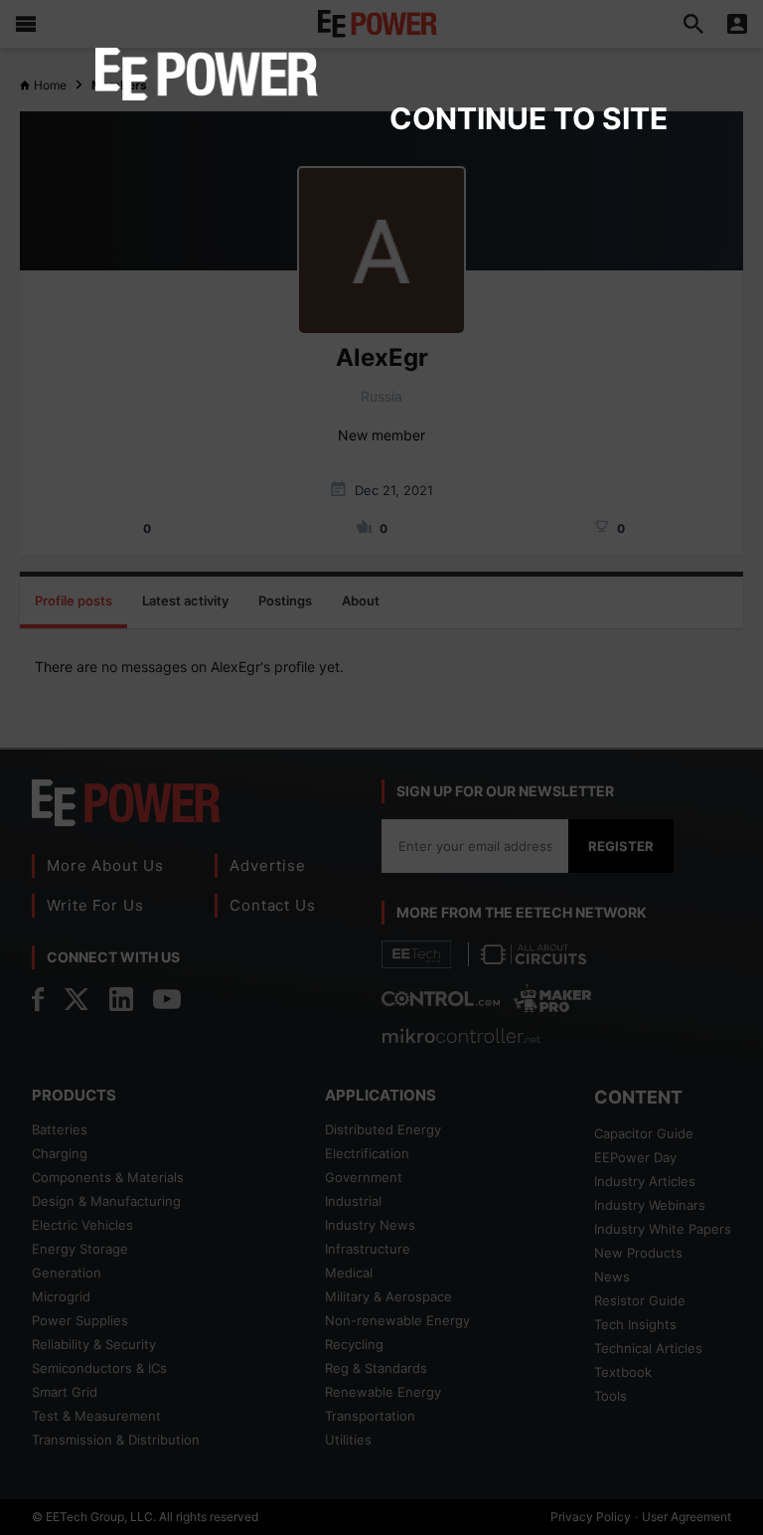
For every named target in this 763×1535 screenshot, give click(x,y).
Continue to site (528, 118)
